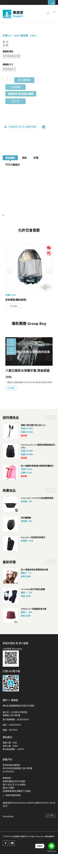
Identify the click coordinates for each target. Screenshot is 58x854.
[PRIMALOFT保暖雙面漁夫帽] (10, 615)
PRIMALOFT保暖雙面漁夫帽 (33, 608)
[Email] (12, 843)
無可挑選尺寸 (9, 69)
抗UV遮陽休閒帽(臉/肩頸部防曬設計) (37, 465)
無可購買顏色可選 (11, 56)
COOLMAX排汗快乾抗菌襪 (33, 589)
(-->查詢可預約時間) (12, 795)
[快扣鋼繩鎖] (10, 524)
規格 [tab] (24, 157)
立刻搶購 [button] (10, 388)
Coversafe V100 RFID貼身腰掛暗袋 (37, 498)
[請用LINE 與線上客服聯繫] (29, 658)
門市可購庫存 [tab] (12, 164)
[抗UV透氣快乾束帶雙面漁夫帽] (10, 576)
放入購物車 (24, 80)
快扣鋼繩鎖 (26, 517)
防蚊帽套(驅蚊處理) (15, 299)
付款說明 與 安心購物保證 (22, 127)
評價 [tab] (35, 157)
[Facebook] (5, 843)
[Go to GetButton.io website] (51, 851)
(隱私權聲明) (49, 836)
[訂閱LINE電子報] (29, 683)
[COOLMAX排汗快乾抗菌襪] (10, 595)
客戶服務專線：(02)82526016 (16, 719)
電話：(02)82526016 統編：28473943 (12, 727)
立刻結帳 (15, 87)
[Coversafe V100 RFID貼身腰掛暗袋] (10, 504)
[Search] (54, 12)
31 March (11, 352)
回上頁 (15, 101)
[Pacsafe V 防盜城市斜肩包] (10, 543)
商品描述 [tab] (10, 157)
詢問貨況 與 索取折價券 (21, 93)
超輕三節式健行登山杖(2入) (33, 425)
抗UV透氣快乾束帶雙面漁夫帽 (34, 569)
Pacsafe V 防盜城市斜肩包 (33, 537)
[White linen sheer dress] (29, 267)
